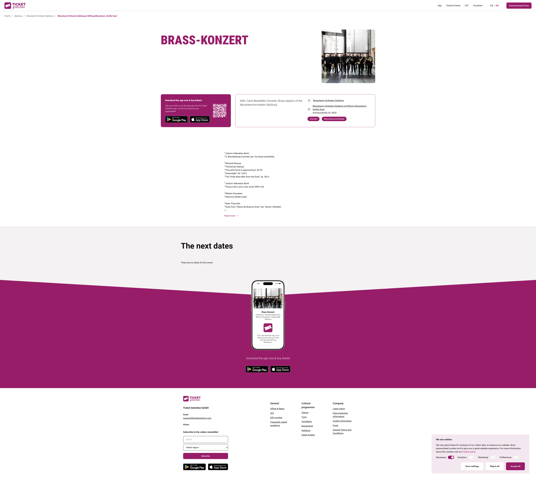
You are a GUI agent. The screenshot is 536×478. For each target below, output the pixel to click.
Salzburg (18, 16)
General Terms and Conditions (342, 432)
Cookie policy (468, 451)
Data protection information (340, 415)
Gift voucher (276, 417)
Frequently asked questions (278, 424)
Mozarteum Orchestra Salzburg (39, 16)
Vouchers (477, 5)
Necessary (441, 457)
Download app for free (519, 5)
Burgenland (307, 426)
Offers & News (277, 408)
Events (7, 16)
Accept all (515, 466)
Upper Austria (308, 435)
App (440, 5)
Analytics (461, 457)
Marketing (483, 457)
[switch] (451, 457)
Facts (335, 425)
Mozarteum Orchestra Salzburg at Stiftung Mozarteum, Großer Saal (87, 16)
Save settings (472, 466)
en (497, 5)
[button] (268, 215)
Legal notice (339, 408)
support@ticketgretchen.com (197, 418)
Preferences (505, 457)
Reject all (494, 466)
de (491, 5)
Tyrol (304, 417)
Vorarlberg (307, 421)
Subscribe (205, 456)
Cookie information (342, 421)
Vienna (305, 412)
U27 (467, 5)
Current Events (453, 5)
